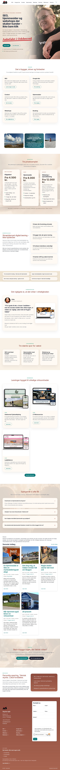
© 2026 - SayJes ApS (6, 768)
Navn (34, 705)
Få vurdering (37, 86)
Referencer (5, 734)
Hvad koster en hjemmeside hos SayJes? (15, 500)
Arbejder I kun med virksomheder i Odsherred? (16, 511)
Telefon (35, 711)
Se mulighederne (10, 119)
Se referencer (16, 45)
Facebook (5, 723)
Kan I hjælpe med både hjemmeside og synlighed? (17, 518)
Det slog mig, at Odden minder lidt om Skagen (29, 568)
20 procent (26, 612)
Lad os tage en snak (10, 86)
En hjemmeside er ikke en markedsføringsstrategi (11, 569)
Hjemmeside (19, 730)
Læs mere (8, 424)
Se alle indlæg (54, 544)
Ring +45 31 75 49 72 (22, 658)
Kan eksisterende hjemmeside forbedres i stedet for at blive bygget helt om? (24, 525)
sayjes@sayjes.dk (6, 721)
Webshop (5, 732)
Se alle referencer (30, 475)
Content (4, 730)
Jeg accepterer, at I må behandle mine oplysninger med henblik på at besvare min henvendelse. (44, 730)
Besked (35, 717)
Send (35, 739)
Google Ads (18, 728)
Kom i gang (36, 119)
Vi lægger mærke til (30, 574)
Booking (18, 732)
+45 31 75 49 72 (6, 720)
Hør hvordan (9, 103)
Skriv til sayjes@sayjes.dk (37, 658)
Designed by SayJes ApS (53, 768)
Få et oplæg (36, 103)
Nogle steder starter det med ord (47, 568)
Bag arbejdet (9, 576)
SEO (3, 728)
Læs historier (6, 763)
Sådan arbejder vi (20, 734)
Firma (46, 711)
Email (46, 705)
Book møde (6, 45)
